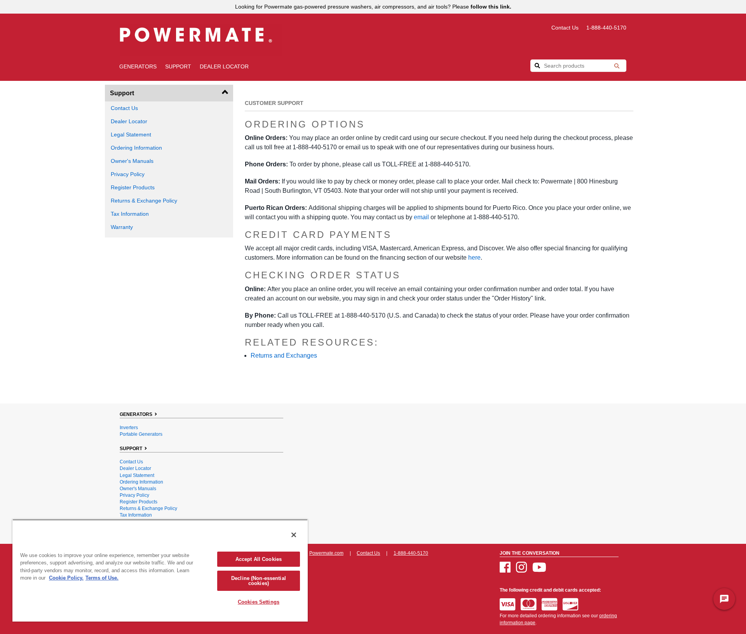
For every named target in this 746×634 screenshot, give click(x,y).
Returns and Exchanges (284, 355)
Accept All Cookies (258, 559)
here (474, 257)
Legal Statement (131, 134)
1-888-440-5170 (606, 27)
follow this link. (491, 6)
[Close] (293, 534)
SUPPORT (178, 66)
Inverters (129, 427)
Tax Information (130, 214)
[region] (160, 570)
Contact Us (565, 27)
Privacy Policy (128, 174)
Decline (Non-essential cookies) (258, 580)
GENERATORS (138, 66)
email (421, 217)
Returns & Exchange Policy (144, 200)
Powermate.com (326, 553)
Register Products (133, 187)
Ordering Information (136, 148)
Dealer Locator (224, 66)
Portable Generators (141, 434)
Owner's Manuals (132, 161)
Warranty (122, 227)
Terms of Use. (102, 578)
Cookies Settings (258, 602)
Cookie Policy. (66, 578)
